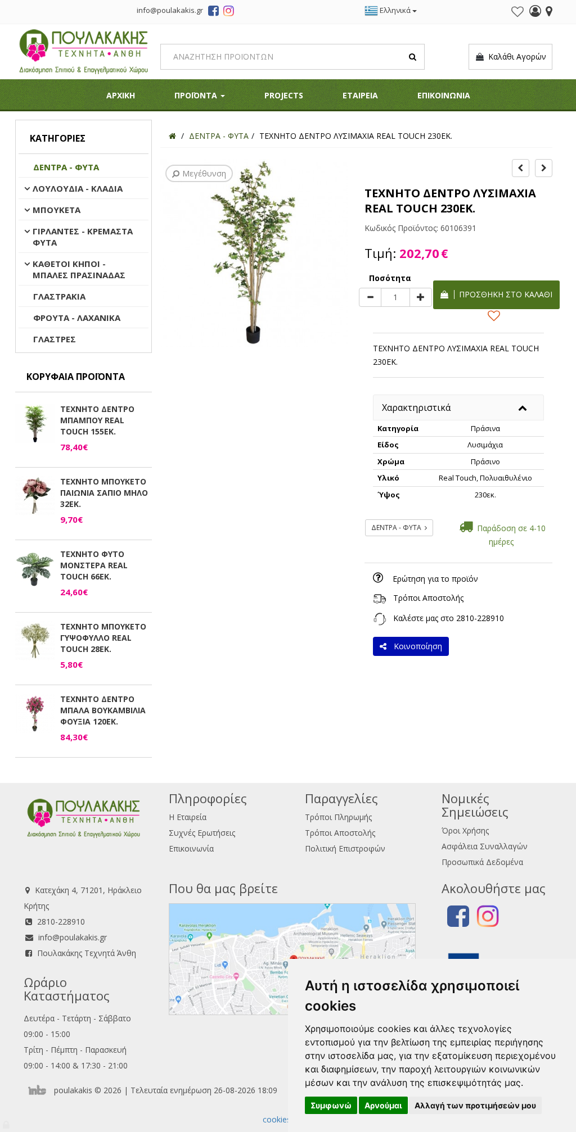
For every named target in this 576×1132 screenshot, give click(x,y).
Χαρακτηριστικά (416, 407)
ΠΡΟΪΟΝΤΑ (196, 95)
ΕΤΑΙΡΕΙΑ (360, 95)
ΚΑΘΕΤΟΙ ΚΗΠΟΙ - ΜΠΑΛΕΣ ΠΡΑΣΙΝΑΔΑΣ (79, 269)
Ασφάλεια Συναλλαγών (485, 846)
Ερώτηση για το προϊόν (435, 578)
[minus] (370, 297)
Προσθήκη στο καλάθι (503, 294)
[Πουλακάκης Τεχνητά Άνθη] (83, 50)
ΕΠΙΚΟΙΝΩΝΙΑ (443, 95)
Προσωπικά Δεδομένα (482, 862)
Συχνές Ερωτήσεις (202, 832)
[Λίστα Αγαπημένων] (517, 12)
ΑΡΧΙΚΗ (120, 95)
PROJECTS (283, 95)
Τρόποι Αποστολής (428, 597)
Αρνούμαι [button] (383, 1105)
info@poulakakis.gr (72, 937)
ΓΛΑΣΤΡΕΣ (54, 339)
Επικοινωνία (191, 848)
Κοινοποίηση (415, 646)
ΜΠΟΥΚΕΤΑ (56, 209)
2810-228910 (480, 618)
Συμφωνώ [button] (331, 1105)
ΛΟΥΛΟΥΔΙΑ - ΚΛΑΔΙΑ (78, 188)
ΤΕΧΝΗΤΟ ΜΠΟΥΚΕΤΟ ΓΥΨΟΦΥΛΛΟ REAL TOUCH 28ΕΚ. (103, 637)
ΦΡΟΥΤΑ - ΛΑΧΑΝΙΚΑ (76, 317)
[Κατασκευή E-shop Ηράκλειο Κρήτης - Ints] (40, 1090)
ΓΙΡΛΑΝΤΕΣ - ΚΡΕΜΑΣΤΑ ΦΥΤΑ (83, 236)
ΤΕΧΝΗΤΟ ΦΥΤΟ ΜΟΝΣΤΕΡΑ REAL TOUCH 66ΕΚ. (94, 565)
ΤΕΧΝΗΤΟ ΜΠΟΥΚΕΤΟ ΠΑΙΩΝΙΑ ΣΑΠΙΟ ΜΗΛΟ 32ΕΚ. (104, 492)
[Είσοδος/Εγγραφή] (535, 12)
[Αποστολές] (379, 597)
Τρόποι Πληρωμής (338, 817)
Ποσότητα (390, 278)
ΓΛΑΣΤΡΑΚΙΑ (59, 296)
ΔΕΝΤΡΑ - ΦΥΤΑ (66, 167)
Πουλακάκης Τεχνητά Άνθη (86, 953)
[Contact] (549, 12)
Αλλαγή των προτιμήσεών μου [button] (475, 1105)
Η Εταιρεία (187, 817)
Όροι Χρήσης (465, 830)
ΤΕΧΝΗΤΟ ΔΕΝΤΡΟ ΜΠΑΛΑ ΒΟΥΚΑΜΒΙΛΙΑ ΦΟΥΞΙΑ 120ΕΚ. (103, 710)
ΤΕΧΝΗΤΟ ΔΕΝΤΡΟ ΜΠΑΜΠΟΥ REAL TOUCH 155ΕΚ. (97, 420)
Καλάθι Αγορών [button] (515, 56)
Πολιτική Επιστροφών (345, 848)
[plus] (421, 297)
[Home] (172, 135)
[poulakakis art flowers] (213, 12)
